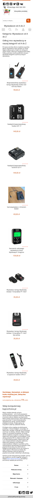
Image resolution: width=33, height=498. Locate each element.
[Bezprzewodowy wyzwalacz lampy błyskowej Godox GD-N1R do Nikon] (16, 70)
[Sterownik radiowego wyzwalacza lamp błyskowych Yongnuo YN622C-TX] (16, 236)
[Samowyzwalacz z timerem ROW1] (16, 195)
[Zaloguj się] (16, 29)
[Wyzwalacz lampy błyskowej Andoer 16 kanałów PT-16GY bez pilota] (16, 319)
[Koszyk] (29, 29)
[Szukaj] (28, 21)
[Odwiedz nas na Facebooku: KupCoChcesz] (4, 4)
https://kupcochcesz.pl (13, 458)
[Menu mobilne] (3, 29)
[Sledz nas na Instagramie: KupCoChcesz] (7, 4)
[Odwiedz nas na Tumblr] (17, 4)
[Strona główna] (7, 12)
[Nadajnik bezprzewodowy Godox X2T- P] (16, 112)
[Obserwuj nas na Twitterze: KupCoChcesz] (14, 4)
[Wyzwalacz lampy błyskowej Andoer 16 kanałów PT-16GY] (16, 278)
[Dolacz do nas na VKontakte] (21, 4)
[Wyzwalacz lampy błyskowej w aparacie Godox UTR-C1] (16, 360)
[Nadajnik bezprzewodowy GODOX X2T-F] (16, 153)
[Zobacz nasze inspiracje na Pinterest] (11, 4)
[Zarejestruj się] (23, 29)
